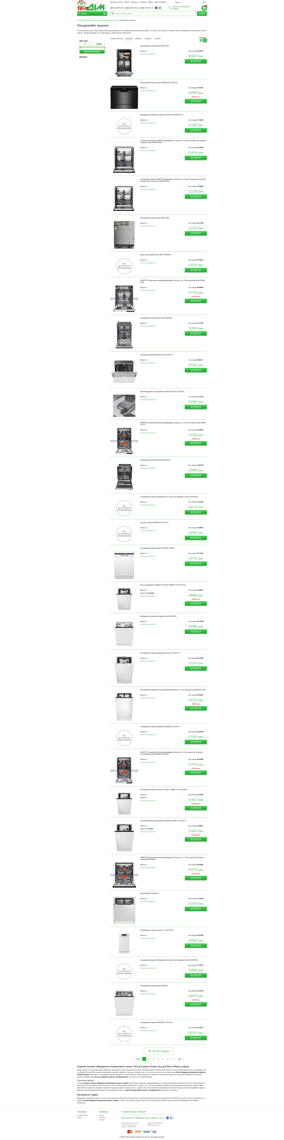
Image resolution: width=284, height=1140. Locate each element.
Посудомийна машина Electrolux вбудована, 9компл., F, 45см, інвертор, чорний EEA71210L (173, 690)
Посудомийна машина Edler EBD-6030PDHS (156, 318)
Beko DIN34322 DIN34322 (149, 893)
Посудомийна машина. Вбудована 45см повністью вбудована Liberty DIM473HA (169, 497)
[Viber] (156, 7)
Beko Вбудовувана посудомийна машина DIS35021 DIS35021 (162, 391)
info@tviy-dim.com (153, 1125)
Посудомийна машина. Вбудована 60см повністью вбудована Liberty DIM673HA (169, 960)
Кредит (150, 2)
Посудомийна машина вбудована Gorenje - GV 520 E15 (160, 653)
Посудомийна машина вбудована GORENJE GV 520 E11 (160, 726)
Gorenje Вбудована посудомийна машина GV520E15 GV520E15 (163, 821)
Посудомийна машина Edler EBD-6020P (154, 218)
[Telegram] (160, 7)
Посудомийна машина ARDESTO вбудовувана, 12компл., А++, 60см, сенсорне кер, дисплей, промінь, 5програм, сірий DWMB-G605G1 (173, 180)
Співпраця (142, 2)
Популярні (148, 39)
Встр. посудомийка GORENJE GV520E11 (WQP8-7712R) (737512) (163, 585)
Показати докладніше (147, 54)
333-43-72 (146, 8)
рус (180, 2)
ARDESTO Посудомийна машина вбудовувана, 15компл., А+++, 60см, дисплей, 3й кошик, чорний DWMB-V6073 (171, 858)
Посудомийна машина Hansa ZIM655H (154, 986)
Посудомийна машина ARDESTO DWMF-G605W (157, 548)
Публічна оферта (161, 2)
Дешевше (129, 39)
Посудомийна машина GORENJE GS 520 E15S (156, 1022)
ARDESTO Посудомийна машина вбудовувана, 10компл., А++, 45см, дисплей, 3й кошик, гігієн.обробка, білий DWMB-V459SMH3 (171, 753)
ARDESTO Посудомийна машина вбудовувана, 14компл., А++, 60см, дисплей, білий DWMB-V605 (172, 281)
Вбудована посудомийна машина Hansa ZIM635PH (158, 616)
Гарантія (127, 2)
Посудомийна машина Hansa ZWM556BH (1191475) (158, 82)
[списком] (205, 40)
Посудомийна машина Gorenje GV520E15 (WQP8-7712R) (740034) (163, 789)
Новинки (158, 39)
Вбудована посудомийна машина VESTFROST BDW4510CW (161, 115)
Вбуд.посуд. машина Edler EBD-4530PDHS (155, 255)
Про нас (101, 1115)
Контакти (134, 2)
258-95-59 (116, 8)
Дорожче (138, 39)
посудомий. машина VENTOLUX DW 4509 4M (156, 355)
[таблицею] (201, 40)
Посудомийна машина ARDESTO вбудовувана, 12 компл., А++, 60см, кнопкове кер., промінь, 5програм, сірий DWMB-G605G (173, 141)
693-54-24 (131, 8)
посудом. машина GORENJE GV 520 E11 (154, 522)
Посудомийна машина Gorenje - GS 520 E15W (156, 930)
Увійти (204, 2)
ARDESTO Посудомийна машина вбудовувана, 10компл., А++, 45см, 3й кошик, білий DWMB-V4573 (173, 424)
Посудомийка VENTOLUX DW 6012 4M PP (155, 460)
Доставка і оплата (116, 2)
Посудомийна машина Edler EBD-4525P (154, 46)
